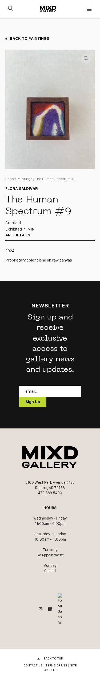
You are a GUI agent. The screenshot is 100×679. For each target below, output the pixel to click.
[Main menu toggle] (89, 9)
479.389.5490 (50, 493)
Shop (9, 179)
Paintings (24, 179)
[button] (86, 58)
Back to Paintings (29, 38)
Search (10, 9)
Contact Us (33, 665)
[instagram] (40, 609)
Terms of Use (56, 665)
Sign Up (33, 402)
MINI (31, 229)
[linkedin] (50, 609)
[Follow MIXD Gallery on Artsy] (59, 609)
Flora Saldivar (21, 188)
